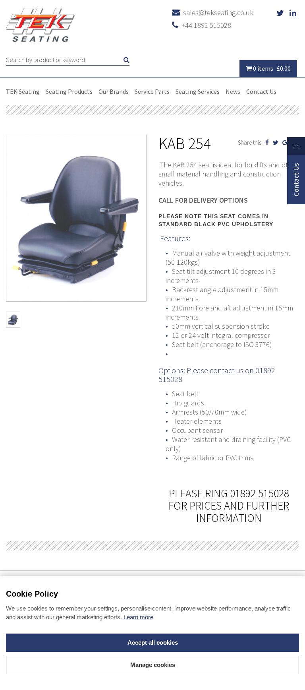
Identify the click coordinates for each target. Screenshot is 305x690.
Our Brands (113, 91)
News (233, 91)
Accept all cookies (152, 642)
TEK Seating (23, 91)
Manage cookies (152, 664)
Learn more (138, 617)
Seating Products (69, 91)
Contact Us (261, 91)
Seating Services (198, 91)
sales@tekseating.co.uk (216, 12)
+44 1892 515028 (204, 25)
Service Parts (152, 91)
